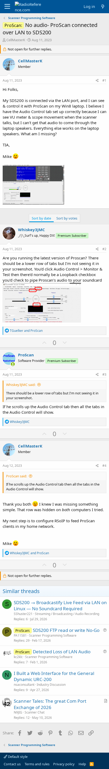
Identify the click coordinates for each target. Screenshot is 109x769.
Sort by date (41, 218)
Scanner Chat (34, 712)
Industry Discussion (51, 684)
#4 (104, 465)
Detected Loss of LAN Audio (61, 652)
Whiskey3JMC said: (20, 384)
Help (82, 764)
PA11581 (20, 635)
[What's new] (103, 6)
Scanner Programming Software (52, 635)
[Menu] (7, 6)
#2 (104, 249)
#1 (104, 80)
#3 (104, 374)
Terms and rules (37, 764)
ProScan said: (16, 476)
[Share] (97, 81)
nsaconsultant (24, 684)
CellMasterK (15, 40)
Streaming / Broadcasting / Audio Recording (67, 614)
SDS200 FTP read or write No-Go (66, 630)
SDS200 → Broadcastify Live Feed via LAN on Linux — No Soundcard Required (60, 605)
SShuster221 (23, 614)
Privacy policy (64, 764)
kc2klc (18, 657)
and (26, 330)
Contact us (12, 764)
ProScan (26, 354)
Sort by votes (66, 218)
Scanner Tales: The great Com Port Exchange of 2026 (50, 704)
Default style (17, 756)
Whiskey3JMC (31, 229)
